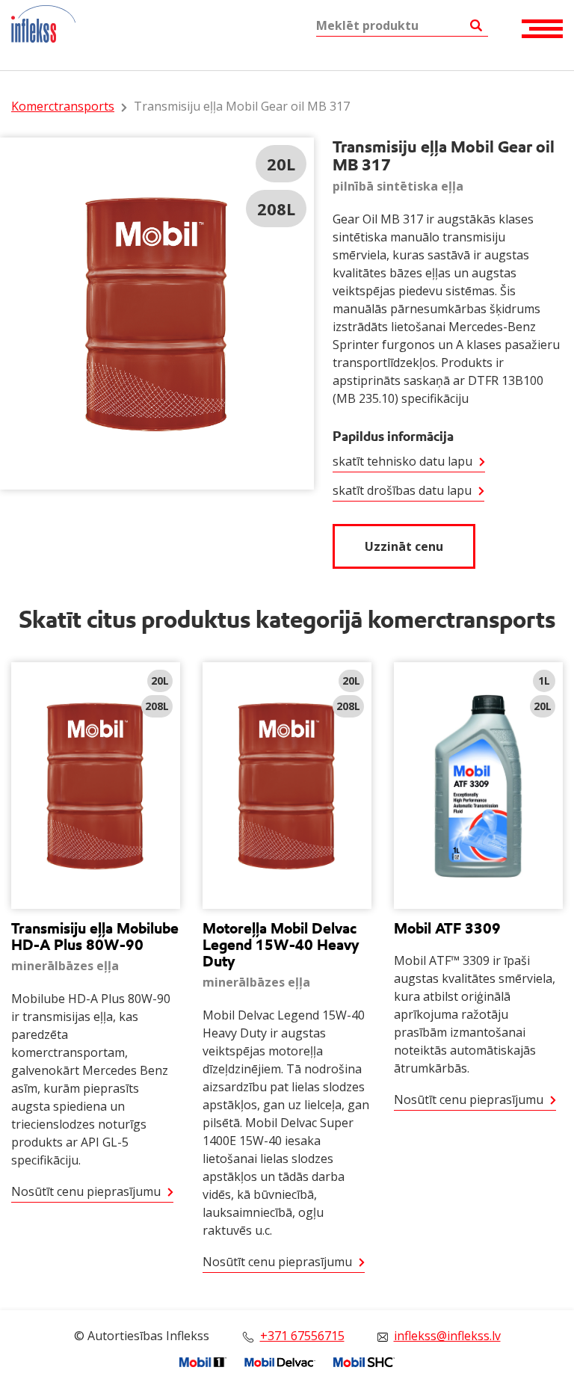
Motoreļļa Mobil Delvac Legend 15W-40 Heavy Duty (281, 944)
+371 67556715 (302, 1335)
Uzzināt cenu (404, 546)
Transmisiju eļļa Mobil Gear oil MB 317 (242, 106)
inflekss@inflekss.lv (447, 1335)
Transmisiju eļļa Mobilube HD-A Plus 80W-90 (95, 936)
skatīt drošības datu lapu (402, 490)
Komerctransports (62, 106)
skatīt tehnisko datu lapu (402, 461)
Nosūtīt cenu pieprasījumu (86, 1191)
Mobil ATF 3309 (447, 928)
